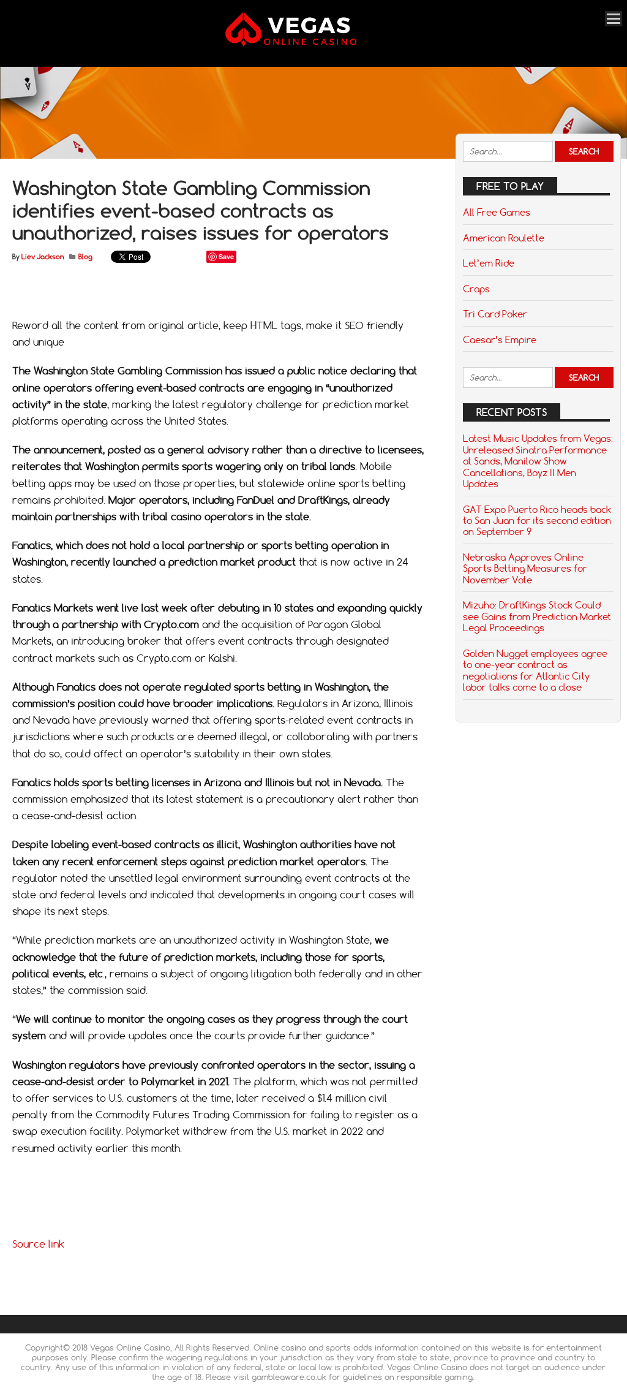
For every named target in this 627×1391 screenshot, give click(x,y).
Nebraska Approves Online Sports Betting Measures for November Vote (525, 568)
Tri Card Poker (495, 314)
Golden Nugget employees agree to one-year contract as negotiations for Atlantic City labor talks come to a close (535, 670)
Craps (476, 288)
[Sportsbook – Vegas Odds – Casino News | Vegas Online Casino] (307, 43)
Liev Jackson (42, 256)
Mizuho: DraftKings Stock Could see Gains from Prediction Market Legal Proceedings (537, 616)
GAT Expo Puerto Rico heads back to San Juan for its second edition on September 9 (537, 520)
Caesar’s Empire (499, 339)
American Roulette (503, 238)
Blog (85, 256)
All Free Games (496, 212)
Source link (38, 1244)
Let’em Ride (488, 263)
